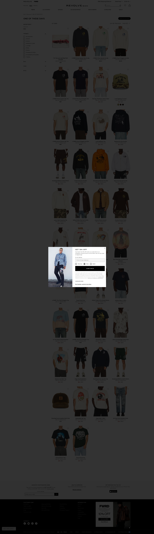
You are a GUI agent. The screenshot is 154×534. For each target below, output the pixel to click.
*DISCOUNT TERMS (79, 281)
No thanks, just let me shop (83, 284)
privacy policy (101, 276)
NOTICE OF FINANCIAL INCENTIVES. (95, 278)
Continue (90, 268)
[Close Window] (104, 248)
